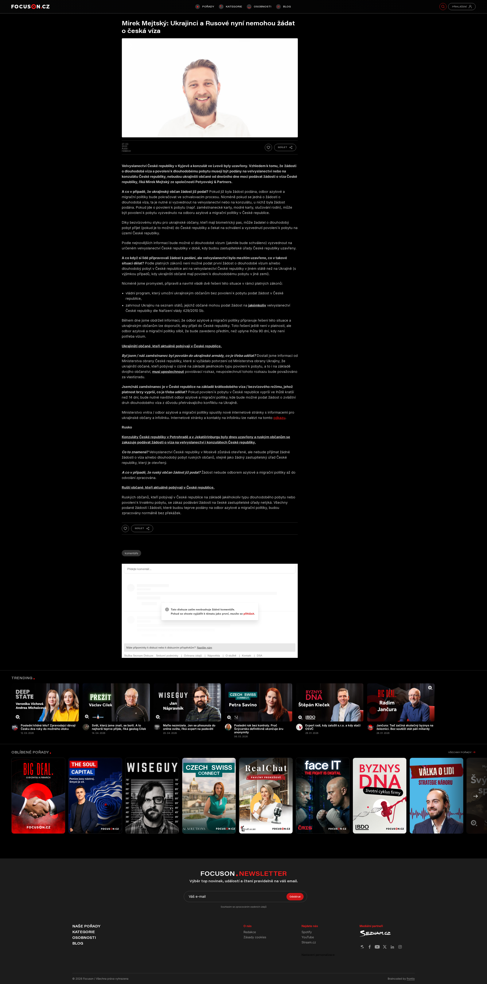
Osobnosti (262, 6)
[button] (475, 796)
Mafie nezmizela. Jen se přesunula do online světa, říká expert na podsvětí (189, 727)
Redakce (250, 932)
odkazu (279, 418)
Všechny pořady (459, 752)
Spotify (307, 932)
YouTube (308, 937)
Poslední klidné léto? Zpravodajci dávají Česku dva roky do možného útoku (48, 727)
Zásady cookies (255, 937)
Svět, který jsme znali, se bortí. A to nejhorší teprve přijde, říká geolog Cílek (119, 727)
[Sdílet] (285, 147)
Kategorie (234, 6)
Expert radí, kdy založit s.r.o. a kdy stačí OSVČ (332, 727)
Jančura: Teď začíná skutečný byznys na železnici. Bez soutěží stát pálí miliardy (404, 727)
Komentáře (131, 553)
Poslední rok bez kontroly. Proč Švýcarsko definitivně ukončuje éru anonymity (258, 729)
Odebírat (295, 896)
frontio (411, 978)
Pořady (208, 6)
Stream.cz (309, 942)
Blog (287, 6)
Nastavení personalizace (318, 955)
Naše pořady (86, 926)
